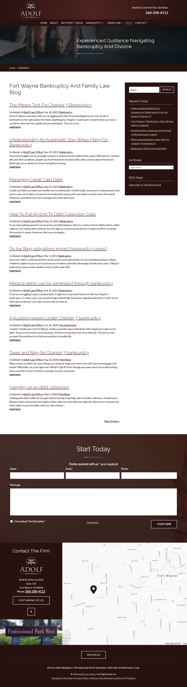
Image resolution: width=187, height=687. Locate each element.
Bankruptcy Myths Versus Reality (149, 148)
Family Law (114, 22)
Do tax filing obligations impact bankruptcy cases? (58, 248)
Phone (124, 468)
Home (43, 22)
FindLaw (131, 678)
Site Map (68, 678)
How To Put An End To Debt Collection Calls (52, 214)
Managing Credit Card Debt (36, 179)
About (54, 22)
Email (69, 468)
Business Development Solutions (106, 678)
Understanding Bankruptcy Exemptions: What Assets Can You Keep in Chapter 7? (149, 112)
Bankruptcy (94, 22)
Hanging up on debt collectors (39, 387)
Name (13, 468)
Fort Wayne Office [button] (31, 600)
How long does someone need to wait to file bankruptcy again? (151, 132)
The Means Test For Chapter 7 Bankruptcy (50, 104)
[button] (184, 667)
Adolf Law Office (32, 112)
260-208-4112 (157, 13)
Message (15, 484)
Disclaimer (92, 522)
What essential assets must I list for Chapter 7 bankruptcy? (150, 141)
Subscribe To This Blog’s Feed (145, 184)
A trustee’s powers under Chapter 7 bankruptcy (55, 317)
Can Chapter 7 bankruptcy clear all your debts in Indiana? (152, 123)
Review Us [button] (93, 654)
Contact (141, 22)
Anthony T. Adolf (72, 22)
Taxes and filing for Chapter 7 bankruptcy (49, 352)
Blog (129, 22)
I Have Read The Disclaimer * (30, 521)
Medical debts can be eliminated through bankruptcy (61, 283)
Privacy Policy (81, 678)
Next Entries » (112, 421)
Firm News (65, 359)
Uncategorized (67, 325)
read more (15, 127)
